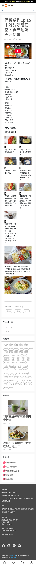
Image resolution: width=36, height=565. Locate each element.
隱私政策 (31, 509)
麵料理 (9, 311)
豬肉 (25, 348)
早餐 (5, 348)
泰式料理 (7, 362)
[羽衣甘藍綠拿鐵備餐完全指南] (18, 407)
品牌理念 (11, 509)
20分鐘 (18, 373)
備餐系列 (18, 307)
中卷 (5, 352)
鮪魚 (26, 345)
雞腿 (15, 348)
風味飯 (6, 380)
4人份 (26, 311)
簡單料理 (13, 366)
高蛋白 (6, 345)
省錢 (29, 377)
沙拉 (20, 348)
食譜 (11, 373)
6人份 (6, 384)
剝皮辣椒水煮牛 (11, 466)
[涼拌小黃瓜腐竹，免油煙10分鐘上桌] (18, 433)
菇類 (28, 359)
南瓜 (16, 352)
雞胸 (11, 345)
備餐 (5, 387)
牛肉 (24, 355)
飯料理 (22, 362)
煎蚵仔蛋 (8, 475)
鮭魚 (25, 384)
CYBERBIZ (13, 557)
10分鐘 (27, 380)
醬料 (18, 359)
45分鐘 (17, 311)
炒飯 (30, 384)
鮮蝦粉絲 (8, 479)
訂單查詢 (4, 509)
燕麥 (26, 352)
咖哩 (21, 352)
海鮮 (13, 359)
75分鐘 (12, 384)
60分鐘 (6, 370)
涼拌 (23, 359)
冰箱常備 (18, 377)
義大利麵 (25, 373)
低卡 (10, 387)
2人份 (12, 370)
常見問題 (24, 509)
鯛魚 (30, 348)
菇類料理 (7, 359)
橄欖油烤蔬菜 (10, 462)
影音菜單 (9, 331)
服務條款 (4, 512)
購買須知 (17, 509)
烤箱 (16, 345)
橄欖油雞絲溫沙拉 (11, 471)
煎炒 (21, 345)
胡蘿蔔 (19, 355)
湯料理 (25, 370)
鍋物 (24, 377)
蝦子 (13, 355)
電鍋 (10, 348)
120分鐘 (19, 384)
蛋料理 (11, 352)
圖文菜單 (9, 327)
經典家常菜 (13, 380)
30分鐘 (18, 370)
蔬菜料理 (14, 362)
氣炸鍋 (11, 377)
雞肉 (5, 377)
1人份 (21, 380)
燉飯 (19, 366)
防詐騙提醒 (11, 512)
